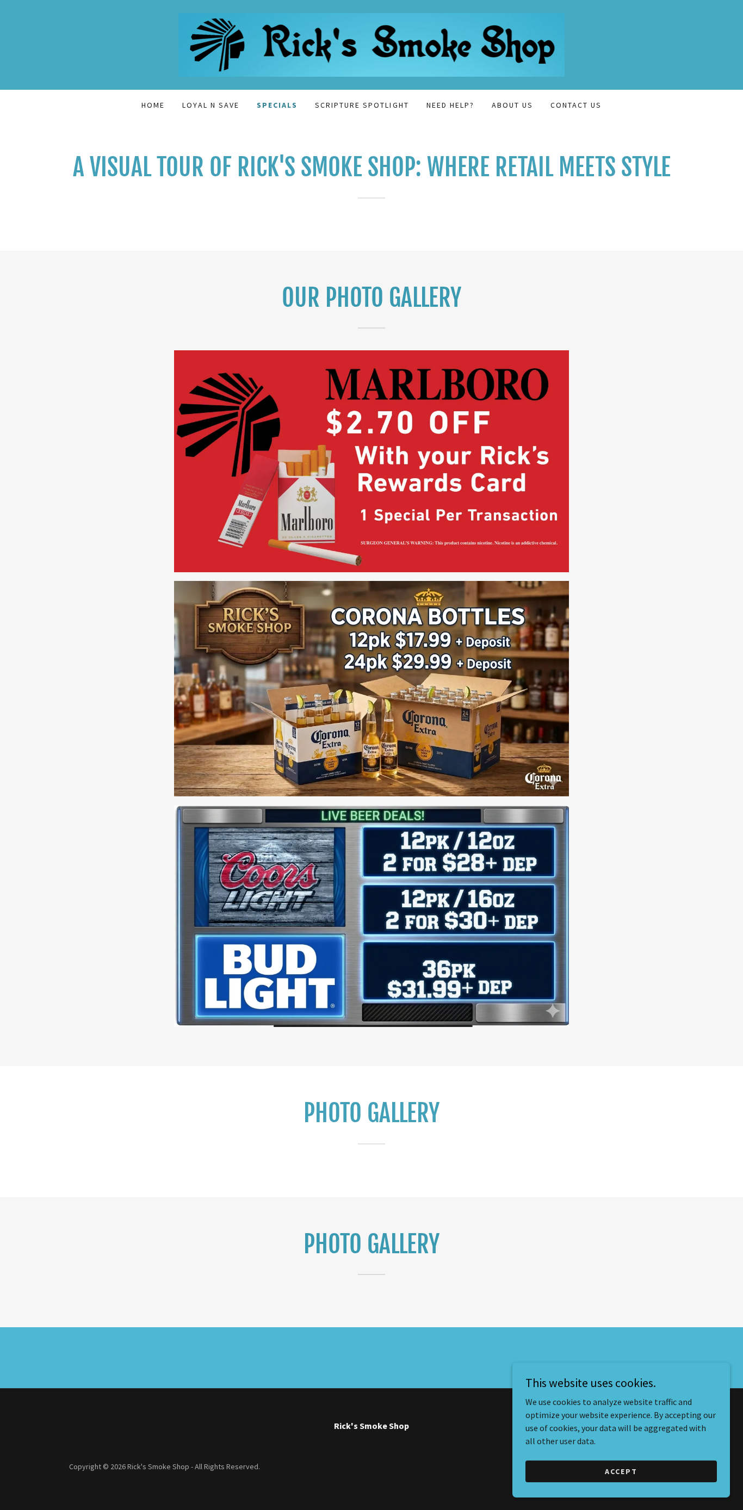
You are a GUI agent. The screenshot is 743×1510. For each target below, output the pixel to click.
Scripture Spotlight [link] (361, 105)
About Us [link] (512, 105)
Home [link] (153, 105)
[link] (371, 43)
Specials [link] (277, 105)
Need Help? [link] (450, 105)
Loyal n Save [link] (210, 105)
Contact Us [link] (576, 105)
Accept (621, 1471)
